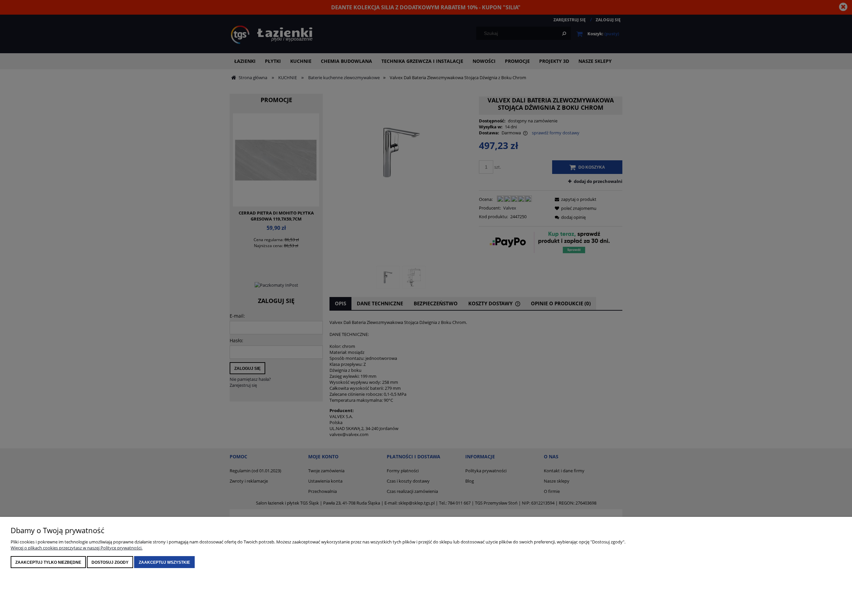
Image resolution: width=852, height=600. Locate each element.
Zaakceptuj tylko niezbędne (48, 562)
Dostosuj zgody (110, 562)
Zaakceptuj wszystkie (164, 562)
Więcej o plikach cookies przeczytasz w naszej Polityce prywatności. (76, 548)
